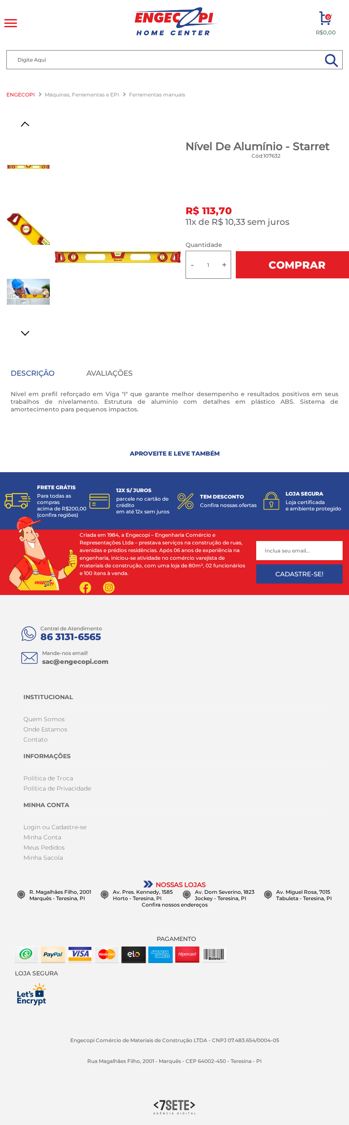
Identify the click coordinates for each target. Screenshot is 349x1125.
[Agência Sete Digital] (174, 1106)
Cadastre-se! (299, 574)
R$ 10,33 (228, 222)
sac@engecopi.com (75, 661)
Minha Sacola (43, 857)
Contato (35, 739)
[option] (117, 257)
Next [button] (28, 331)
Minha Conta (42, 837)
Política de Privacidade (57, 788)
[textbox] (174, 59)
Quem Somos (44, 719)
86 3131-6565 (70, 637)
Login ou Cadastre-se (54, 827)
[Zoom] (28, 166)
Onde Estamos (45, 729)
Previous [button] (28, 125)
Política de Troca (48, 778)
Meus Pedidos (44, 847)
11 (191, 222)
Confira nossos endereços (175, 904)
